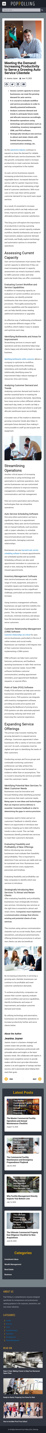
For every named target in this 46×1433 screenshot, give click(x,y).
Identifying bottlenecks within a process (19, 359)
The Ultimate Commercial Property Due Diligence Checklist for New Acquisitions (22, 1235)
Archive (8, 1321)
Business (8, 1275)
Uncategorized (11, 1337)
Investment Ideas (11, 1259)
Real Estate (9, 1269)
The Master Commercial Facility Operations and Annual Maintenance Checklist (21, 1121)
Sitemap (35, 1429)
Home (8, 1327)
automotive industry (17, 150)
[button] (4, 4)
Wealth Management (12, 1264)
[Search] (42, 10)
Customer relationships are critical (17, 635)
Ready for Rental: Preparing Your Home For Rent (19, 1397)
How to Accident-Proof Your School (15, 1422)
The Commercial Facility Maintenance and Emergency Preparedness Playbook (20, 1160)
